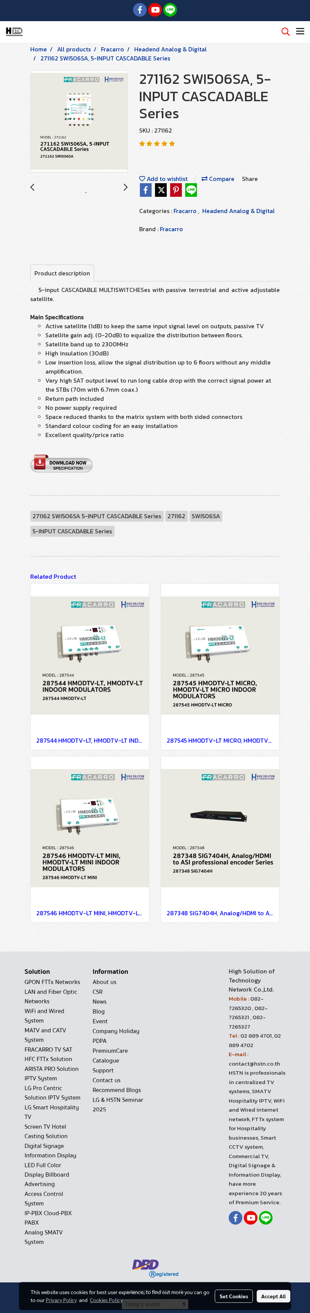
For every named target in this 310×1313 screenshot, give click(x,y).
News (100, 1002)
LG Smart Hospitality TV (52, 1112)
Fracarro (186, 210)
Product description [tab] (62, 273)
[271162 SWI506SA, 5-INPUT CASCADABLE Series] (79, 122)
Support (103, 1070)
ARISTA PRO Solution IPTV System (52, 1073)
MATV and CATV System (45, 1035)
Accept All (273, 1296)
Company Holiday (116, 1031)
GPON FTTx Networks (52, 982)
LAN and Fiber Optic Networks (51, 996)
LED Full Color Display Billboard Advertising (47, 1174)
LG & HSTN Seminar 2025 (118, 1104)
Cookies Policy (106, 1299)
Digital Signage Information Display (50, 1150)
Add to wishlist (166, 178)
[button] (283, 32)
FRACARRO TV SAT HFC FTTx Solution (48, 1054)
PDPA (100, 1041)
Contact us (107, 1080)
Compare (221, 178)
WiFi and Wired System (44, 1016)
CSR (97, 992)
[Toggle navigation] (300, 31)
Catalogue (106, 1061)
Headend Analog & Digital (238, 210)
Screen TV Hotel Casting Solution (46, 1131)
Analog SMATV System (44, 1237)
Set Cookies (234, 1296)
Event (100, 1021)
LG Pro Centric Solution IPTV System (53, 1093)
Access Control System (44, 1198)
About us (104, 982)
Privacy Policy (61, 1299)
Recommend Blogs (117, 1090)
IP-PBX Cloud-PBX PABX (48, 1218)
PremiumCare (110, 1051)
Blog (99, 1011)
